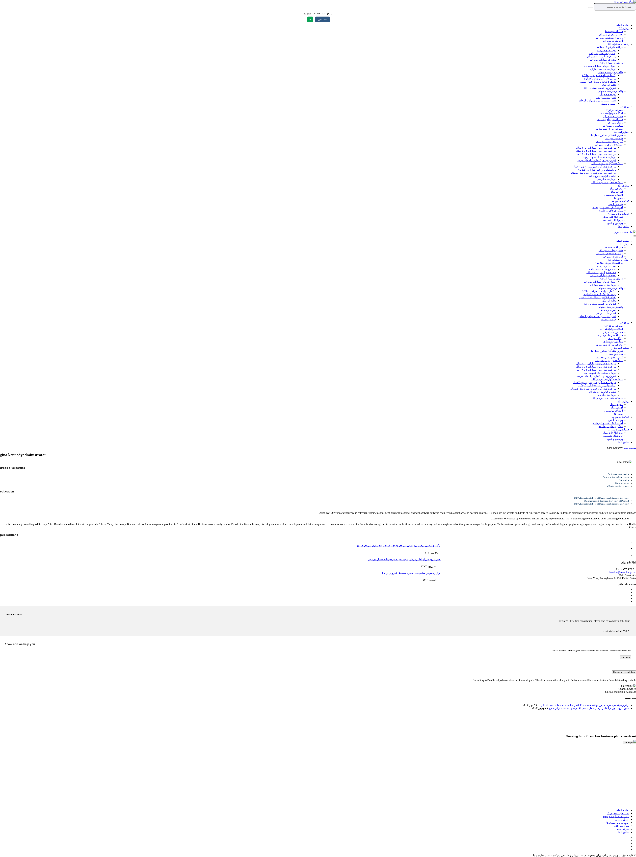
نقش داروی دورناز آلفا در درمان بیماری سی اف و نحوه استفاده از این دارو (405, 559)
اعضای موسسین (613, 194)
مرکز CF (624, 106)
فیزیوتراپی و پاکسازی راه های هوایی (596, 160)
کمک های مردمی (620, 201)
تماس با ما (623, 226)
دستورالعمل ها (621, 132)
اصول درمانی (622, 819)
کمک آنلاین (322, 19)
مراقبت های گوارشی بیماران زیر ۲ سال (594, 166)
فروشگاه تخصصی (613, 220)
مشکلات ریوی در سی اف (609, 144)
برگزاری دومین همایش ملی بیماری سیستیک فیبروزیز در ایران (411, 573)
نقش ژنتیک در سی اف (611, 34)
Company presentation (624, 672)
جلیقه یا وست (608, 103)
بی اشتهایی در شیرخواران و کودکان (597, 169)
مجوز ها (618, 198)
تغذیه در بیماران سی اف (603, 59)
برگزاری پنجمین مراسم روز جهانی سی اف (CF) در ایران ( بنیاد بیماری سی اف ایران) (399, 545)
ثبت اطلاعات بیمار (613, 216)
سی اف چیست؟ (614, 31)
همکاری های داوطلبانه (611, 210)
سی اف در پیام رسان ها (610, 119)
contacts (625, 657)
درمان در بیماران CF (611, 62)
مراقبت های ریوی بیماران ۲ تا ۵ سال (596, 150)
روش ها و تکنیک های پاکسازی (599, 78)
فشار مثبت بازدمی (606, 97)
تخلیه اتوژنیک (609, 84)
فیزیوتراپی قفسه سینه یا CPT (600, 88)
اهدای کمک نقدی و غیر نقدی (607, 207)
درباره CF (624, 28)
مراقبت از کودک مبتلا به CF (608, 47)
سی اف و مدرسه (606, 50)
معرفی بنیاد (616, 188)
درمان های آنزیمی (606, 179)
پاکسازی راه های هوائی (610, 72)
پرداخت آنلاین (615, 204)
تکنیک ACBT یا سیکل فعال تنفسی (597, 81)
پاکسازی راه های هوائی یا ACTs (599, 75)
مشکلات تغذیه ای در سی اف (607, 182)
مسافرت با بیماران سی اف (601, 56)
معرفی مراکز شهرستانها (609, 128)
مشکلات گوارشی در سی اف (607, 163)
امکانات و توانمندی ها (611, 113)
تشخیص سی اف (614, 138)
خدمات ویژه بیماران (618, 213)
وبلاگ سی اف (615, 122)
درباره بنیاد (623, 185)
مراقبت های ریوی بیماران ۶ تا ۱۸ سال (595, 154)
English (307, 13)
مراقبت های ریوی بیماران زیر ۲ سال (596, 147)
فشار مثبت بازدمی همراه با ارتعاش (597, 100)
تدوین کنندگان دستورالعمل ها (607, 135)
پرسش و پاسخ (615, 223)
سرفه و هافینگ (608, 94)
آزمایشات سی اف (613, 40)
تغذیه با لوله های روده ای (602, 176)
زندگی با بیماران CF (618, 44)
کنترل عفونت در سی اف (609, 141)
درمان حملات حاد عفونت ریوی (599, 157)
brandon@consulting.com (622, 572)
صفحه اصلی (622, 25)
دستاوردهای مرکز (613, 116)
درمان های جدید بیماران (603, 69)
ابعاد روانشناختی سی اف (602, 53)
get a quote (629, 742)
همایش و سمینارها (613, 125)
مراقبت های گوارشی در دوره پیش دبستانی (592, 172)
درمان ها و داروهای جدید (616, 816)
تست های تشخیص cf (618, 813)
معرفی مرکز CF (614, 110)
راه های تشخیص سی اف (609, 37)
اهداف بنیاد (617, 191)
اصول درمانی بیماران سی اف (600, 66)
